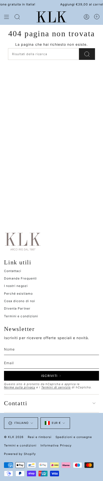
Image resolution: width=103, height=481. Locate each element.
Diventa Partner (17, 308)
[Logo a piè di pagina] (23, 241)
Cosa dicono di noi (19, 301)
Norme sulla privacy (19, 387)
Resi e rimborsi (40, 437)
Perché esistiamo (18, 293)
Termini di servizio (56, 387)
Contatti (15, 403)
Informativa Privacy (56, 445)
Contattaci (13, 271)
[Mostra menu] (7, 17)
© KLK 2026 (14, 437)
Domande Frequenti (20, 278)
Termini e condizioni (21, 316)
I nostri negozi (16, 286)
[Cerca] (17, 17)
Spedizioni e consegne (74, 437)
